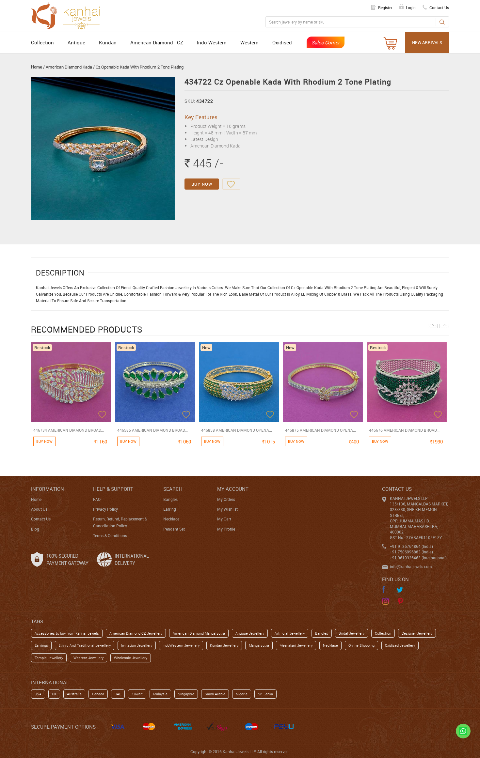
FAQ (97, 499)
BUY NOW (201, 184)
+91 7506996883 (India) (411, 551)
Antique (76, 42)
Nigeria (242, 693)
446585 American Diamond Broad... (152, 430)
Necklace (171, 518)
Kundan (108, 42)
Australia (74, 693)
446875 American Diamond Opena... (320, 430)
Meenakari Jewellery (296, 645)
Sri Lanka (265, 693)
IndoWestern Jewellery (181, 645)
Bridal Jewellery (351, 633)
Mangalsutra (259, 645)
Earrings (41, 645)
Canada (98, 693)
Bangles (170, 499)
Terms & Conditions (110, 535)
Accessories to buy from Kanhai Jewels (67, 633)
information (47, 489)
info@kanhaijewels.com (411, 566)
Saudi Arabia (215, 693)
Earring (169, 509)
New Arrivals (427, 42)
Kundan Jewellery (224, 645)
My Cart (224, 518)
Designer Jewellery (417, 633)
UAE (118, 693)
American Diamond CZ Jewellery (135, 633)
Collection (42, 42)
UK (54, 693)
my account (232, 489)
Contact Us (41, 518)
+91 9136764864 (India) (411, 546)
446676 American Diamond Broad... (404, 430)
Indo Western (212, 42)
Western (249, 42)
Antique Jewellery (249, 633)
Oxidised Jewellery (400, 645)
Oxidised (282, 42)
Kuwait (137, 693)
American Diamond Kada (69, 67)
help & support (113, 489)
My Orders (226, 499)
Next (444, 323)
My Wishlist (227, 509)
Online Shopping (361, 645)
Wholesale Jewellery (130, 657)
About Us (39, 509)
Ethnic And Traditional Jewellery (84, 645)
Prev (433, 323)
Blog (35, 529)
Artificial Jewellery (290, 633)
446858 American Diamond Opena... (236, 430)
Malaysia (160, 693)
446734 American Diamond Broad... (68, 430)
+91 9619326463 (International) (418, 557)
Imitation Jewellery (136, 645)
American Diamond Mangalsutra (199, 633)
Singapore (186, 693)
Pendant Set (174, 529)
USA (38, 693)
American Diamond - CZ (156, 42)
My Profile (226, 529)
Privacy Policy (105, 509)
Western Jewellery (88, 657)
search (173, 489)
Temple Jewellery (49, 657)
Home (36, 67)
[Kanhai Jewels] (68, 15)
